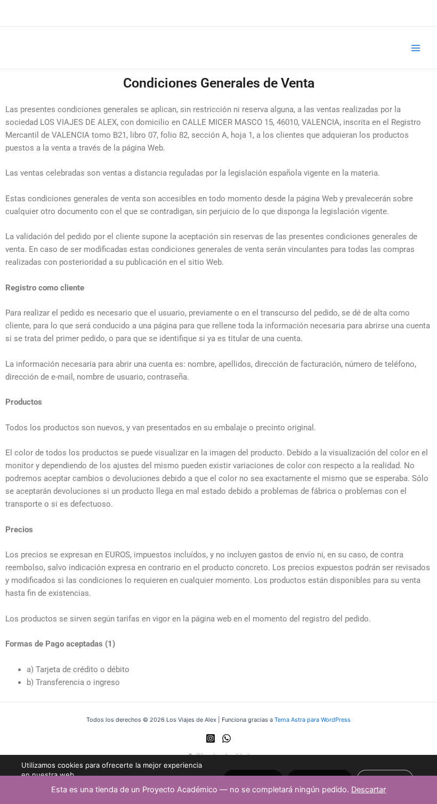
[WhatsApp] (226, 738)
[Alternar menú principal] (415, 47)
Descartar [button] (368, 789)
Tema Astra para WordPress (312, 719)
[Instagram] (210, 738)
